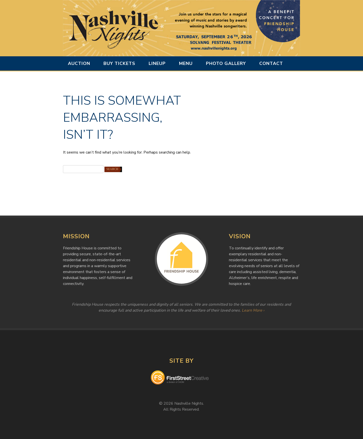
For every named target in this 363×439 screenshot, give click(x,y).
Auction (79, 63)
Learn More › (253, 310)
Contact (271, 63)
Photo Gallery (226, 63)
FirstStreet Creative (181, 378)
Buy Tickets (119, 63)
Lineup (157, 63)
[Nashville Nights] (181, 28)
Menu (186, 63)
